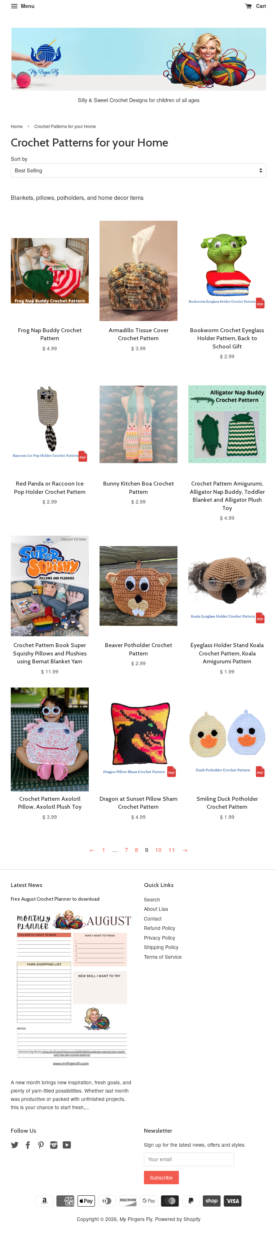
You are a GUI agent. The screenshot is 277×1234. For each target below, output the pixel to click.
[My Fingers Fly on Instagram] (54, 1146)
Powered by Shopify (178, 1218)
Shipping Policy (161, 946)
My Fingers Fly (136, 1218)
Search (152, 899)
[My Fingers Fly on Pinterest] (41, 1146)
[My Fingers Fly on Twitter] (15, 1146)
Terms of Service (163, 956)
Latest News (26, 885)
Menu (27, 5)
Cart (260, 5)
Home (17, 126)
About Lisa (156, 908)
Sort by (19, 158)
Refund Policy (159, 927)
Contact (153, 918)
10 (158, 850)
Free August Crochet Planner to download (55, 899)
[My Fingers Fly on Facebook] (28, 1146)
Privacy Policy (159, 937)
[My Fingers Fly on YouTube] (67, 1146)
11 (171, 850)
